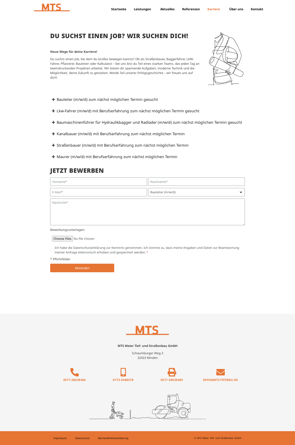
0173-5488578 (123, 380)
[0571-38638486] (74, 372)
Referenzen (191, 9)
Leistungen (142, 9)
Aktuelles (167, 9)
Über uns (236, 9)
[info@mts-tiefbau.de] (220, 372)
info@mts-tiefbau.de (220, 380)
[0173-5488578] (123, 372)
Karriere (213, 9)
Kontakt (257, 9)
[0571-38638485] (172, 372)
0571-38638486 (74, 380)
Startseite (118, 9)
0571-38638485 (172, 380)
